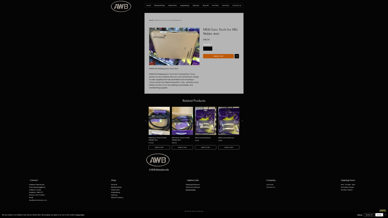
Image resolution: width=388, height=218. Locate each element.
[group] (194, 128)
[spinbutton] (208, 49)
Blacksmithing (116, 187)
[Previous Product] (145, 121)
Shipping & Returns (193, 184)
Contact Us (270, 187)
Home (151, 20)
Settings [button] (359, 215)
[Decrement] (205, 49)
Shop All (114, 184)
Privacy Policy (79, 215)
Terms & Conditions (193, 187)
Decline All (369, 215)
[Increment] (210, 49)
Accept (379, 215)
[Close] (385, 214)
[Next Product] (242, 121)
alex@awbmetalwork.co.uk (38, 200)
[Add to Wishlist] (237, 56)
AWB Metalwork (159, 169)
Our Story (269, 184)
